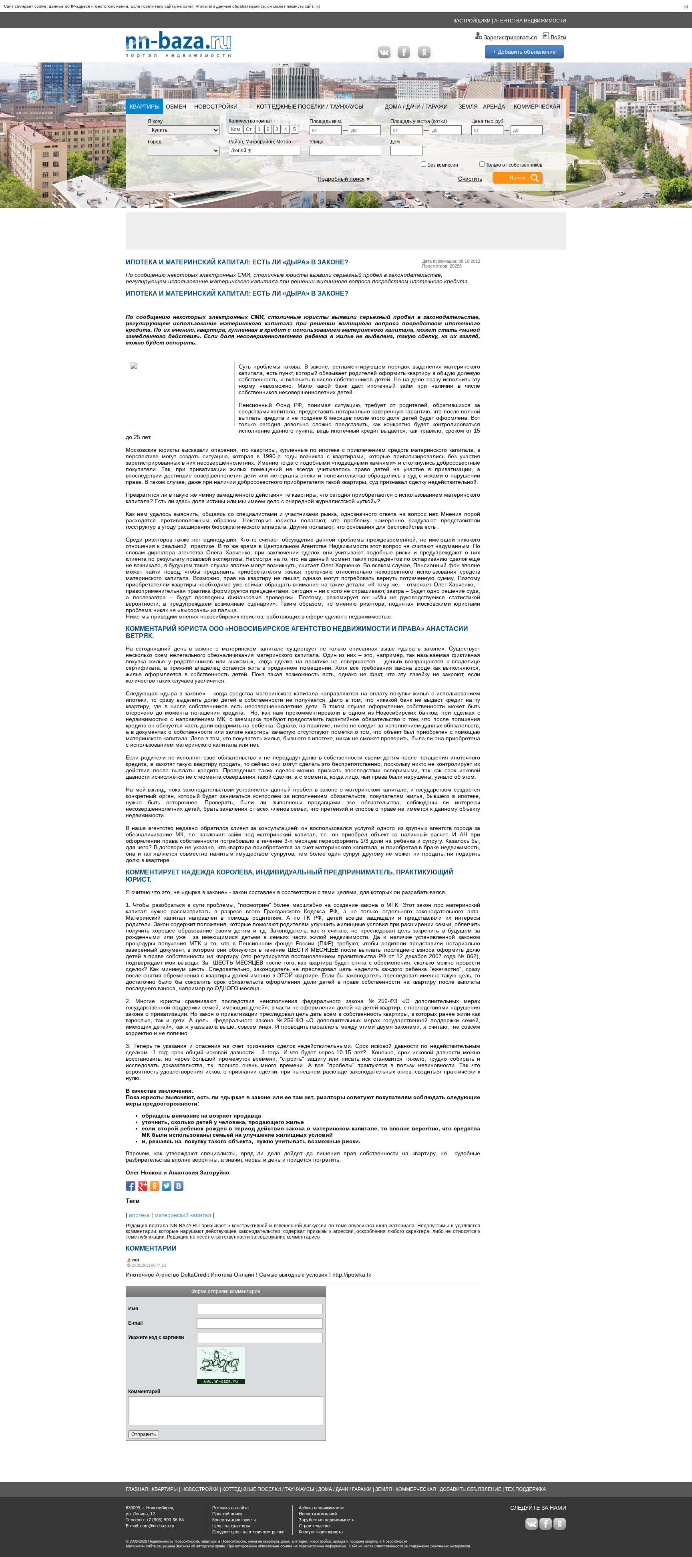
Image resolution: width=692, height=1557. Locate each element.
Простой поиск (227, 1513)
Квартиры (144, 106)
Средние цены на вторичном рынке (248, 1531)
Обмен (176, 106)
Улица (317, 142)
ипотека (139, 1215)
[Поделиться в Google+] (142, 1186)
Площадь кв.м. (326, 121)
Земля (468, 106)
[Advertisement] (346, 230)
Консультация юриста (234, 1519)
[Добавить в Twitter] (166, 1186)
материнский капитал (183, 1215)
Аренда (494, 106)
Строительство (314, 1525)
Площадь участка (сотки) (418, 121)
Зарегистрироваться (510, 37)
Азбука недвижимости (321, 1507)
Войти (558, 37)
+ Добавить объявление (524, 51)
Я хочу (155, 121)
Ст (249, 129)
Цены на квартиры (231, 1525)
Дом (395, 142)
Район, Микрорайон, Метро (260, 142)
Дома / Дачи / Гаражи (416, 106)
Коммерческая (537, 106)
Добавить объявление (470, 1489)
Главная (137, 1489)
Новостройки (215, 106)
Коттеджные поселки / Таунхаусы (310, 106)
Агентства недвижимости (530, 21)
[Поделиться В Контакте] (178, 1186)
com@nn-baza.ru (157, 1525)
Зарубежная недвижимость (326, 1519)
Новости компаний (318, 1513)
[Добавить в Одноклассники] (154, 1186)
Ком (235, 129)
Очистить (470, 178)
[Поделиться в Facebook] (130, 1186)
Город (154, 142)
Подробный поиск (341, 178)
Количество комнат (250, 121)
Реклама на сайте (230, 1507)
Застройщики (472, 21)
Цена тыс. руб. (488, 121)
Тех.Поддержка (525, 1489)
